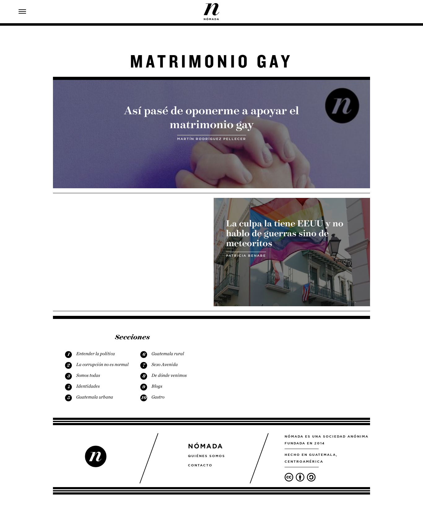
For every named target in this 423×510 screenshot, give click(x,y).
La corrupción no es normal (102, 364)
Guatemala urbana (94, 397)
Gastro (157, 397)
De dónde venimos (169, 375)
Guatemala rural (167, 353)
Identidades (88, 386)
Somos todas (88, 375)
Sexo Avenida (164, 364)
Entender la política (95, 353)
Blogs (156, 386)
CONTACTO (200, 465)
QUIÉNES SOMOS (206, 456)
